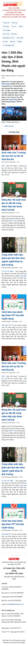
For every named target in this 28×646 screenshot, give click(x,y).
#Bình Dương (9, 126)
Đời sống (6, 26)
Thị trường (6, 30)
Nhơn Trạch (13, 221)
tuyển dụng (13, 99)
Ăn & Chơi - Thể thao (10, 34)
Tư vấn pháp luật (8, 45)
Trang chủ (6, 23)
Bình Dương (6, 84)
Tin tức (13, 26)
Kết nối (12, 42)
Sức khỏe (20, 38)
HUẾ (3, 166)
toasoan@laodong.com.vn (15, 604)
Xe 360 (5, 42)
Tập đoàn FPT (7, 325)
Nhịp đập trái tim (8, 38)
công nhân (22, 276)
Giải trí (21, 26)
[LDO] (14, 143)
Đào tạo (15, 23)
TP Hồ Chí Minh (7, 271)
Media (20, 42)
